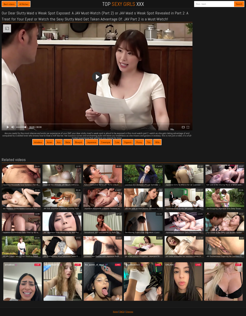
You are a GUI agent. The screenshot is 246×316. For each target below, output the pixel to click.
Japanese (91, 142)
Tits (148, 142)
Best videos (9, 4)
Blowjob (78, 142)
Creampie (105, 142)
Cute (117, 142)
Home (115, 311)
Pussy (139, 142)
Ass (59, 142)
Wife (157, 142)
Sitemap (129, 311)
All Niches (23, 4)
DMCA (121, 311)
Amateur (38, 142)
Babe (67, 142)
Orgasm (128, 142)
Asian (49, 142)
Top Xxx (123, 4)
